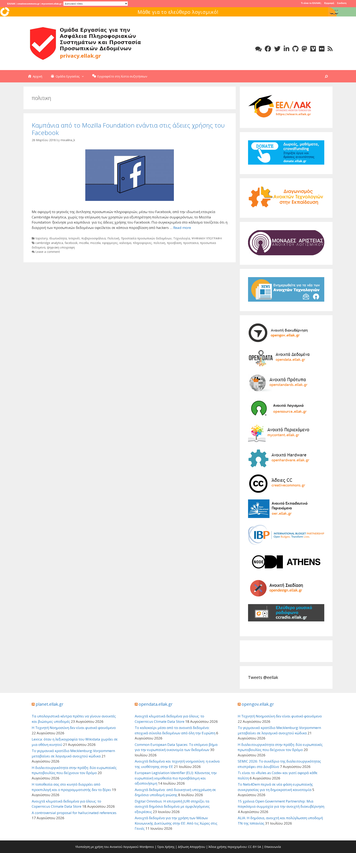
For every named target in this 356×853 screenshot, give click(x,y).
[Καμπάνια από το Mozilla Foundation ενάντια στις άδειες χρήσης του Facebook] (129, 199)
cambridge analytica (49, 243)
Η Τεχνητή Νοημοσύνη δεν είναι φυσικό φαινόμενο (74, 727)
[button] (84, 76)
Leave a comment (47, 252)
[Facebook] (268, 49)
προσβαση (174, 243)
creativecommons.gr (28, 3)
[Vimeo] (313, 49)
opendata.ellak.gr (156, 704)
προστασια (190, 243)
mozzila (95, 243)
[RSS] (330, 49)
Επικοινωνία (272, 847)
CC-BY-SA (254, 847)
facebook (71, 243)
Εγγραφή (329, 3)
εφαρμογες (110, 243)
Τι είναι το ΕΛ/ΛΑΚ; (311, 3)
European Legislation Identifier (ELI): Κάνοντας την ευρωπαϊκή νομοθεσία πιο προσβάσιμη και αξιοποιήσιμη (176, 778)
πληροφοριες (142, 243)
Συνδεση (342, 3)
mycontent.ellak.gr (51, 3)
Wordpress (146, 847)
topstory (41, 238)
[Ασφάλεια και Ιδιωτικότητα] (85, 43)
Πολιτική (113, 238)
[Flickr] (321, 49)
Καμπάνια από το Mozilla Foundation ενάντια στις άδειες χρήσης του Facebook (128, 129)
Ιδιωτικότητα (58, 238)
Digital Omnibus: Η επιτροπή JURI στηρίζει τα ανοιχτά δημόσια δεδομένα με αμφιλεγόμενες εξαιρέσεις (172, 806)
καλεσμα (125, 243)
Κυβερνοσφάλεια (93, 238)
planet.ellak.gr (49, 704)
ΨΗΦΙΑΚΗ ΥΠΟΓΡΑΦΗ (207, 238)
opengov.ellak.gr (258, 704)
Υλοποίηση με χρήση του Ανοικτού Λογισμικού (107, 847)
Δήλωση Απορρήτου (191, 847)
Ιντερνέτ (74, 238)
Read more (182, 227)
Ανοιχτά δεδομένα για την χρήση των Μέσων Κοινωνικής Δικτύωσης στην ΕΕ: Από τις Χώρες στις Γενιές (176, 823)
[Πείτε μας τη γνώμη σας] (258, 49)
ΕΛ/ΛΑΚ (11, 3)
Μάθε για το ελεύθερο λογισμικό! (178, 11)
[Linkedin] (286, 49)
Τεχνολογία (181, 238)
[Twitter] (277, 49)
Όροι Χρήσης (165, 847)
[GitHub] (295, 49)
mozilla (84, 243)
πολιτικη (159, 243)
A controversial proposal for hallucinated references (74, 812)
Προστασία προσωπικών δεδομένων (146, 238)
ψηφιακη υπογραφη (61, 247)
